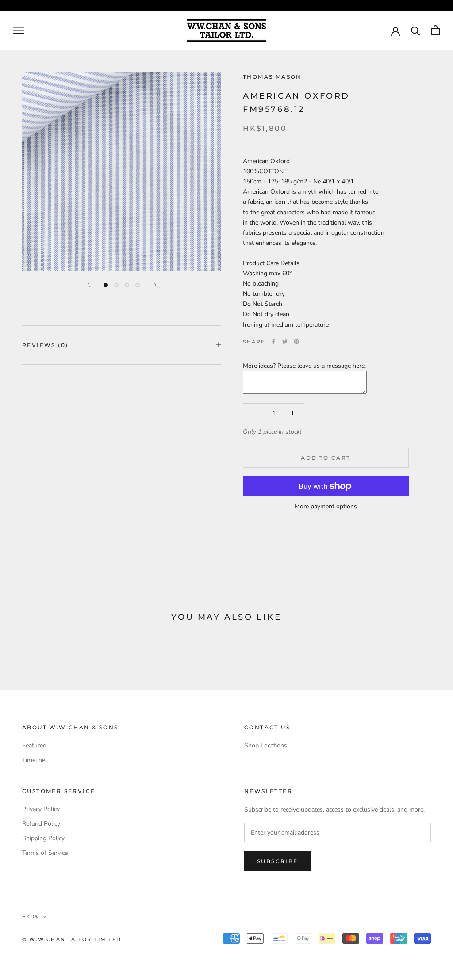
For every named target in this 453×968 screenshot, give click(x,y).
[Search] (415, 30)
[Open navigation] (18, 30)
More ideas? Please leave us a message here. (304, 366)
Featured (34, 745)
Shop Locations (265, 745)
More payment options (326, 506)
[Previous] (88, 285)
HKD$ (30, 916)
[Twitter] (285, 341)
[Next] (155, 285)
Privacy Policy (41, 809)
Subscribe (277, 861)
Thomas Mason (272, 76)
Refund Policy (41, 823)
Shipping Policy (43, 838)
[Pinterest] (296, 341)
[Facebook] (273, 341)
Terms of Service (45, 853)
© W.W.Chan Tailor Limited (71, 939)
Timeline (33, 760)
